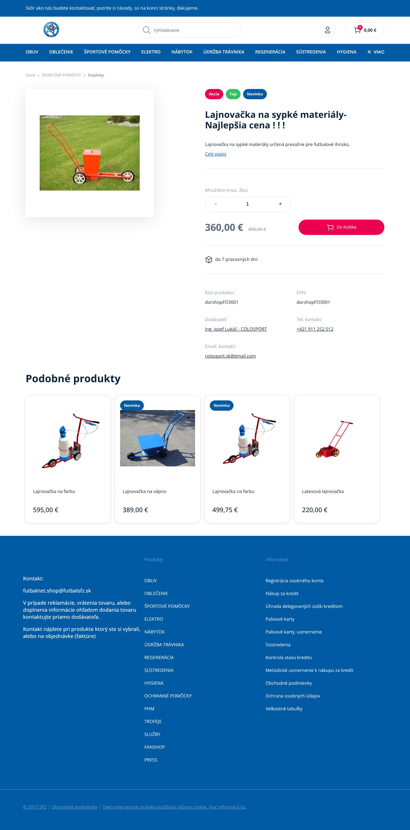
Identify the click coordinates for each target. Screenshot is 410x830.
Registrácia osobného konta (295, 581)
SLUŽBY (152, 734)
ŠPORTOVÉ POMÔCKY (107, 52)
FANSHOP (154, 747)
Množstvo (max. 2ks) (226, 190)
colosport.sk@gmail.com (230, 356)
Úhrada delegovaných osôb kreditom (304, 606)
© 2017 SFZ (35, 807)
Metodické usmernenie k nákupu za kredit (309, 670)
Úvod (30, 75)
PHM (149, 709)
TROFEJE (153, 722)
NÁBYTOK (182, 52)
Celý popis (215, 154)
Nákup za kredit (282, 594)
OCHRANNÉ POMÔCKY (168, 696)
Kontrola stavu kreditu (289, 658)
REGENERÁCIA (270, 52)
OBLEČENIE (61, 52)
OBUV (32, 52)
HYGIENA (346, 52)
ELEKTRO (150, 52)
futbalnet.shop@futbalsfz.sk (57, 590)
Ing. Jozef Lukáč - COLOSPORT (236, 329)
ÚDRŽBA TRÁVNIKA (223, 52)
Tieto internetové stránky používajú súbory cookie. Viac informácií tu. (174, 807)
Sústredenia (278, 645)
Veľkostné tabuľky (284, 709)
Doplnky (96, 75)
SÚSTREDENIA (311, 52)
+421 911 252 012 (315, 329)
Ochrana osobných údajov (293, 696)
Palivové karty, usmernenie (294, 632)
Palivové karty (280, 619)
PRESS (150, 760)
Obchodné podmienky (289, 683)
